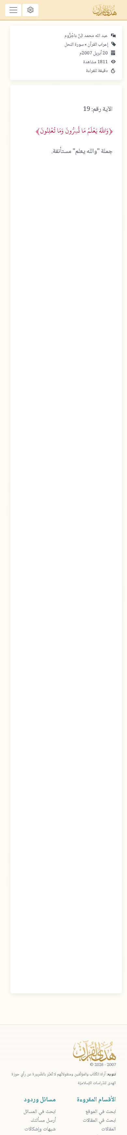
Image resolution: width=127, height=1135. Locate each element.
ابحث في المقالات (99, 1120)
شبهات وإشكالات (40, 1129)
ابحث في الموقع (100, 1111)
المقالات (108, 1129)
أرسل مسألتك (43, 1120)
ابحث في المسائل (39, 1111)
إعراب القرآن (97, 45)
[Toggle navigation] (13, 10)
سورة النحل (74, 45)
